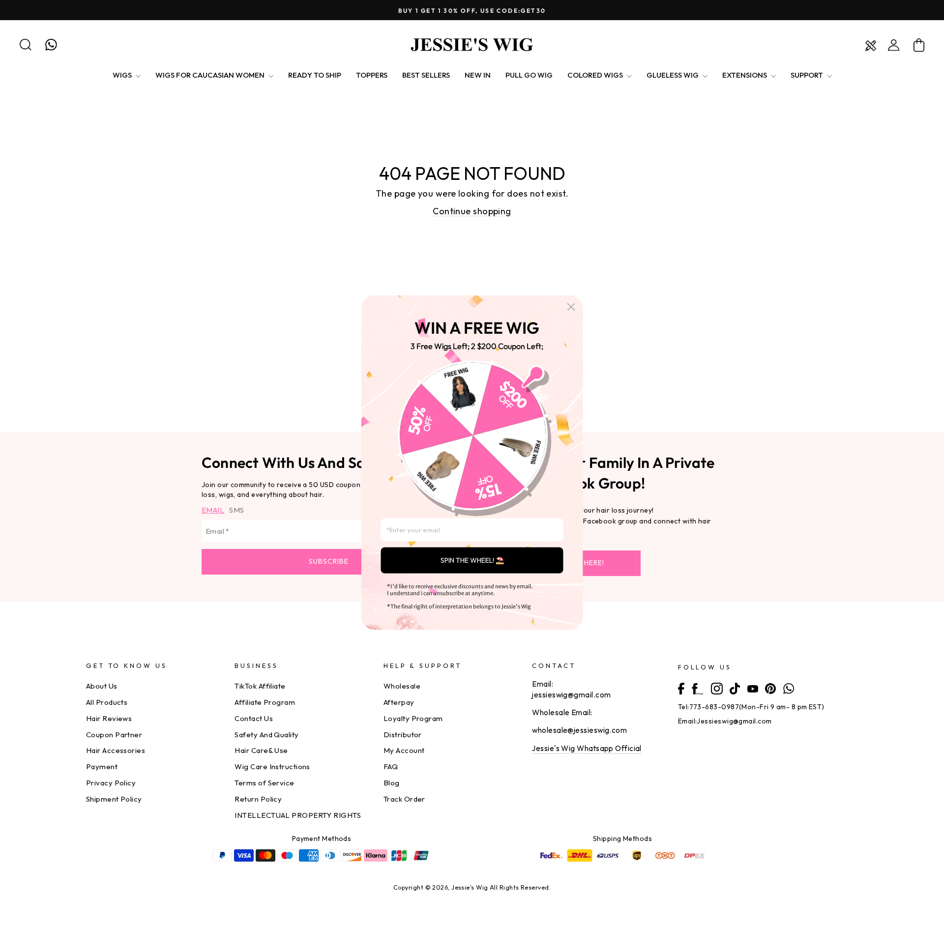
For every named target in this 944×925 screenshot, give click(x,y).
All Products (106, 702)
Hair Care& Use (261, 750)
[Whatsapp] (788, 687)
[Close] (571, 307)
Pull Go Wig (529, 75)
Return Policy (258, 799)
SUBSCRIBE (329, 561)
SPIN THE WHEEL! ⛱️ (472, 560)
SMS (236, 510)
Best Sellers (426, 75)
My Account (404, 750)
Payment (102, 766)
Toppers (371, 75)
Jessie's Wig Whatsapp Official (587, 748)
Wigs (123, 75)
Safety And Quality (266, 734)
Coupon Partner (114, 734)
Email (213, 510)
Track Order (404, 799)
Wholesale (402, 686)
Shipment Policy (114, 799)
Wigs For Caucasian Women (210, 75)
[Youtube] (752, 687)
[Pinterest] (770, 687)
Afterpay (399, 702)
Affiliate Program (265, 702)
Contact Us (254, 718)
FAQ (391, 766)
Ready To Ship (314, 75)
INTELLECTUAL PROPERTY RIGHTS (298, 815)
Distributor (403, 734)
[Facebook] (681, 687)
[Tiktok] (735, 687)
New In (478, 75)
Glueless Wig (673, 75)
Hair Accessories (115, 750)
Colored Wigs (595, 75)
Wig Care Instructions (272, 766)
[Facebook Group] (697, 687)
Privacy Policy (111, 782)
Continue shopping (472, 211)
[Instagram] (717, 687)
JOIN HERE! (584, 562)
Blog (392, 782)
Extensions (745, 75)
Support (808, 75)
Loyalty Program (413, 718)
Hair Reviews (109, 718)
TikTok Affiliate (260, 686)
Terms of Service (264, 782)
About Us (102, 686)
